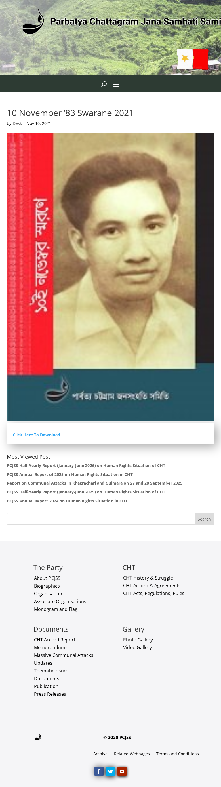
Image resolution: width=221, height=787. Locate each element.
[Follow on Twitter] (110, 771)
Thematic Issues (51, 671)
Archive (100, 754)
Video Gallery (137, 647)
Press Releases (50, 694)
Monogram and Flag (55, 609)
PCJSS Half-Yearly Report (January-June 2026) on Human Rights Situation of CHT (86, 465)
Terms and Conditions (177, 754)
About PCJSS (47, 578)
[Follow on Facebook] (99, 771)
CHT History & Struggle (148, 578)
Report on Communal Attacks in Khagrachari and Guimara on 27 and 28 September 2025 (94, 483)
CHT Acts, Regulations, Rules (153, 593)
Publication (46, 686)
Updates (43, 663)
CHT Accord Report (54, 640)
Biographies (47, 586)
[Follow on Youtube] (122, 771)
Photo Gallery (138, 640)
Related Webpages (132, 754)
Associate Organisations (60, 601)
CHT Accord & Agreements (152, 585)
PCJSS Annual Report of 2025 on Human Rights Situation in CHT (70, 474)
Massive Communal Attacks (63, 655)
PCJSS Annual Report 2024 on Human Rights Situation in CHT (67, 501)
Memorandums (51, 647)
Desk (17, 123)
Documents (46, 678)
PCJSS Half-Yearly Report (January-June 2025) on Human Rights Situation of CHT (86, 492)
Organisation (48, 593)
